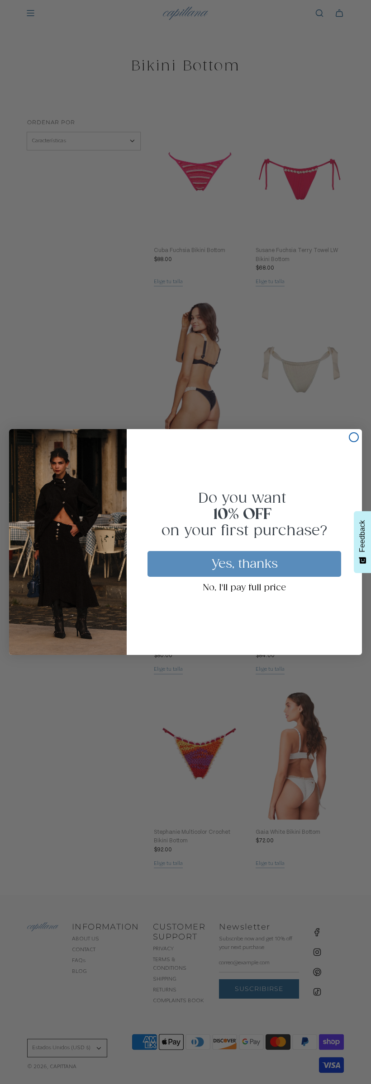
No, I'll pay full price (244, 588)
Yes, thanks (244, 564)
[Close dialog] (353, 437)
